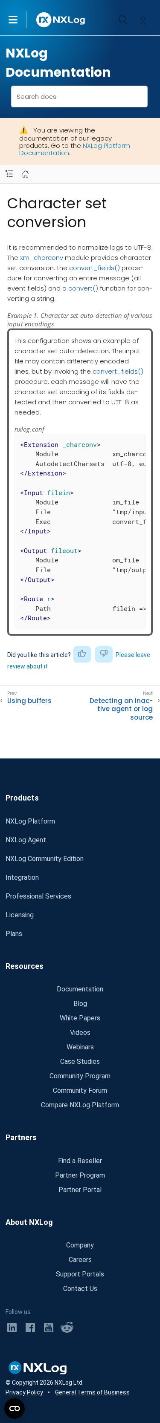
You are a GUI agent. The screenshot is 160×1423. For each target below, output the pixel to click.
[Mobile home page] (25, 174)
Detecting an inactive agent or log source (121, 709)
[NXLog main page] (61, 20)
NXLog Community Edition (45, 859)
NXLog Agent (26, 840)
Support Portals (80, 1274)
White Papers (80, 1018)
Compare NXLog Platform (80, 1105)
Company (80, 1245)
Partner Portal (80, 1190)
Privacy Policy (24, 1392)
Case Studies (80, 1061)
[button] (22, 19)
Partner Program (80, 1175)
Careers (80, 1260)
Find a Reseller (80, 1161)
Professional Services (38, 896)
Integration (22, 877)
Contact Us (80, 1289)
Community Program (80, 1076)
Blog (80, 1004)
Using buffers (29, 701)
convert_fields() (94, 267)
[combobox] (79, 96)
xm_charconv (41, 257)
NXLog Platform (30, 821)
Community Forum (80, 1090)
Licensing (20, 915)
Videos (80, 1032)
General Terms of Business (92, 1392)
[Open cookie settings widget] (14, 1408)
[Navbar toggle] (9, 174)
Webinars (80, 1047)
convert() (83, 288)
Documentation (80, 989)
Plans (14, 934)
